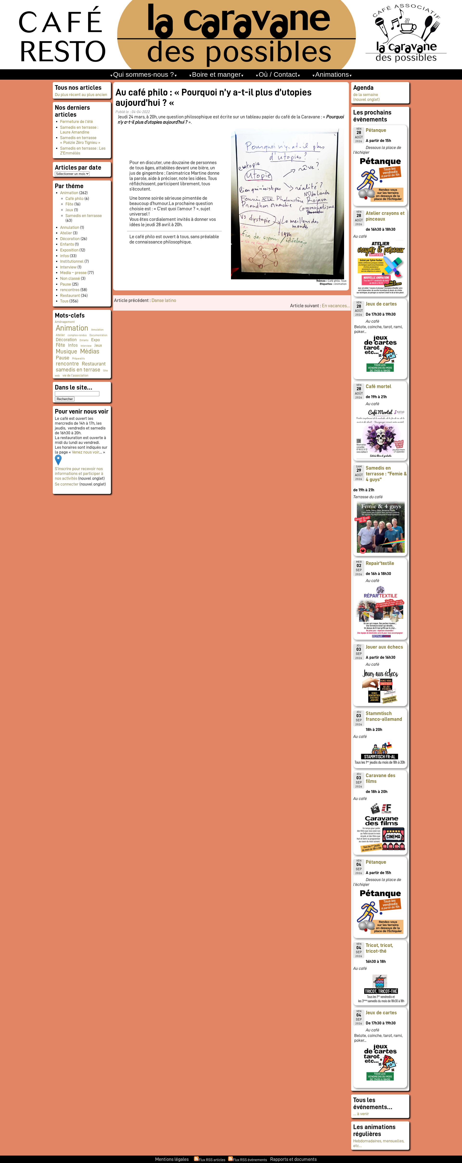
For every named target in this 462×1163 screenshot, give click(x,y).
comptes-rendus (77, 335)
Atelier (66, 233)
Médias (89, 351)
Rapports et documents (293, 1159)
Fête (69, 204)
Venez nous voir (85, 452)
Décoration (70, 238)
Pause (65, 284)
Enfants (67, 244)
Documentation (98, 335)
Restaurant (70, 295)
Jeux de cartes (381, 304)
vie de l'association (75, 375)
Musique (66, 351)
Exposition (69, 250)
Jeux (69, 210)
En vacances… (336, 305)
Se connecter (66, 484)
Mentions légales (172, 1159)
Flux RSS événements (250, 1160)
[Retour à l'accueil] (231, 34)
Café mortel (378, 386)
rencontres (69, 290)
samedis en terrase (78, 369)
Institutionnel (71, 261)
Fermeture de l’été (76, 121)
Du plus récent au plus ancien (81, 94)
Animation (69, 193)
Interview (68, 267)
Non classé (70, 278)
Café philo (74, 198)
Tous (64, 301)
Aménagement (65, 321)
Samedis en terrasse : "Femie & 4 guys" (386, 473)
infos (64, 256)
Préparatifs (78, 358)
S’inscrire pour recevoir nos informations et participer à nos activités (79, 473)
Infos (73, 345)
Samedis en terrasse (83, 215)
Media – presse (73, 272)
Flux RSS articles (212, 1160)
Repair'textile (380, 563)
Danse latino (164, 300)
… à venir (361, 1114)
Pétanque (376, 130)
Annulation (69, 227)
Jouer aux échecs (384, 647)
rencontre (67, 363)
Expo (95, 340)
